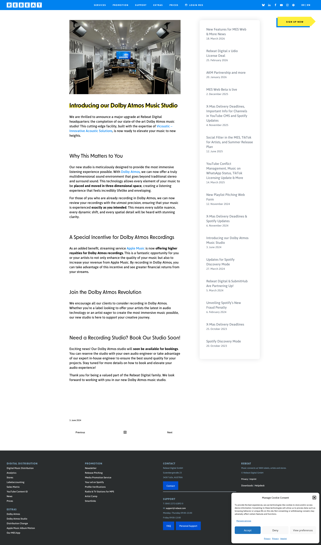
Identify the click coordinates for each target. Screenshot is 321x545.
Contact (171, 485)
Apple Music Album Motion (21, 527)
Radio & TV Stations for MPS (99, 491)
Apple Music (136, 248)
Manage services (243, 520)
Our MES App (13, 532)
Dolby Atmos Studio (17, 518)
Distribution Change (17, 523)
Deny (275, 530)
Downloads (247, 485)
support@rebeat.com (176, 508)
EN (308, 5)
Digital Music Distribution (20, 467)
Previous (80, 432)
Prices (10, 500)
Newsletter (90, 467)
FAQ (169, 525)
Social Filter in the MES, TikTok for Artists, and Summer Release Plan (229, 142)
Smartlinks (90, 500)
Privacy (267, 538)
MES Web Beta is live (221, 89)
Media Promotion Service (98, 477)
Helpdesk (259, 485)
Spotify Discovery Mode (223, 341)
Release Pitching (94, 472)
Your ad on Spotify (94, 482)
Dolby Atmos (130, 171)
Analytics (11, 472)
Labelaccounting (15, 482)
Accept (247, 530)
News (9, 496)
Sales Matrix (13, 486)
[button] (314, 497)
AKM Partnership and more (226, 72)
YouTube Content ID (17, 491)
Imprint (283, 538)
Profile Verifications (95, 486)
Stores (10, 477)
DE (303, 5)
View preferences (303, 530)
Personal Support (188, 525)
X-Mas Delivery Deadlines (225, 324)
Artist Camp (91, 496)
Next (169, 432)
